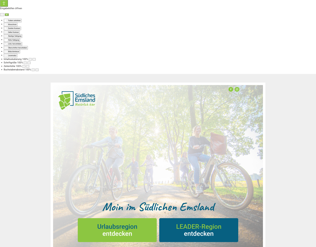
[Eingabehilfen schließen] (7, 14)
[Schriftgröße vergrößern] (29, 63)
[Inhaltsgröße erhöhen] (34, 59)
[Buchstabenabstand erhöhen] (37, 70)
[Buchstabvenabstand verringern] (33, 70)
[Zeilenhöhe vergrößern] (27, 66)
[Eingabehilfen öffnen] (4, 3)
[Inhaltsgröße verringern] (30, 59)
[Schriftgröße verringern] (25, 63)
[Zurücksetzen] (2, 14)
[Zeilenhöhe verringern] (23, 66)
